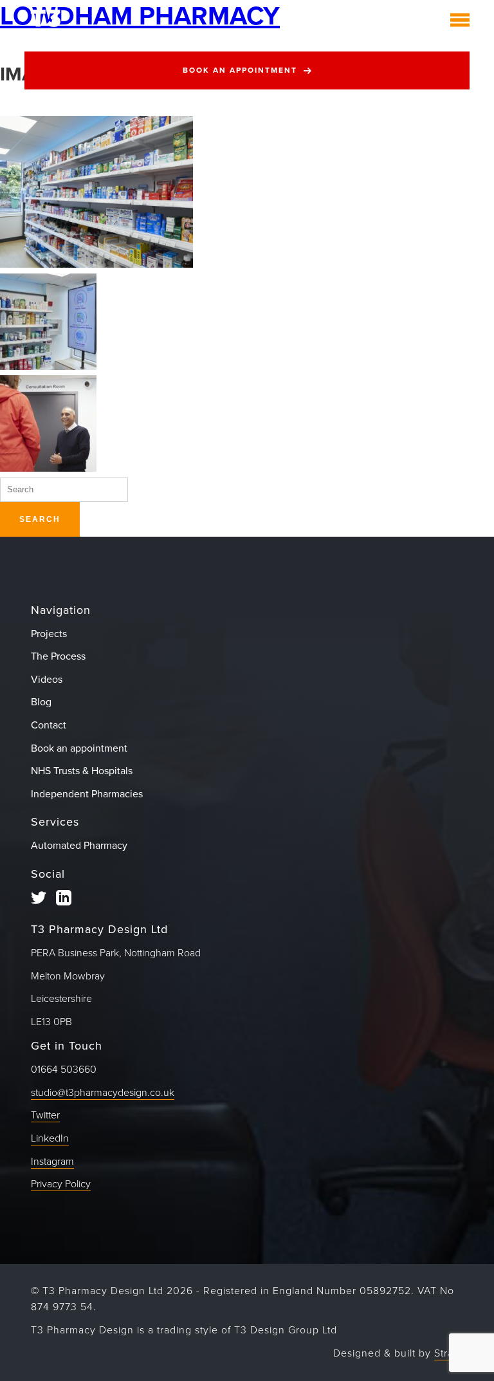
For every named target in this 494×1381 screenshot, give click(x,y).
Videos (46, 679)
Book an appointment (240, 70)
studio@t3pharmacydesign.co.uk (102, 1092)
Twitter (45, 1115)
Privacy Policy (61, 1184)
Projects (49, 633)
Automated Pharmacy (79, 845)
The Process (58, 656)
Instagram (52, 1161)
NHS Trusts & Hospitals (82, 771)
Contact (48, 725)
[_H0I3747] (96, 264)
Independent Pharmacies (87, 794)
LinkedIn (50, 1138)
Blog (41, 702)
